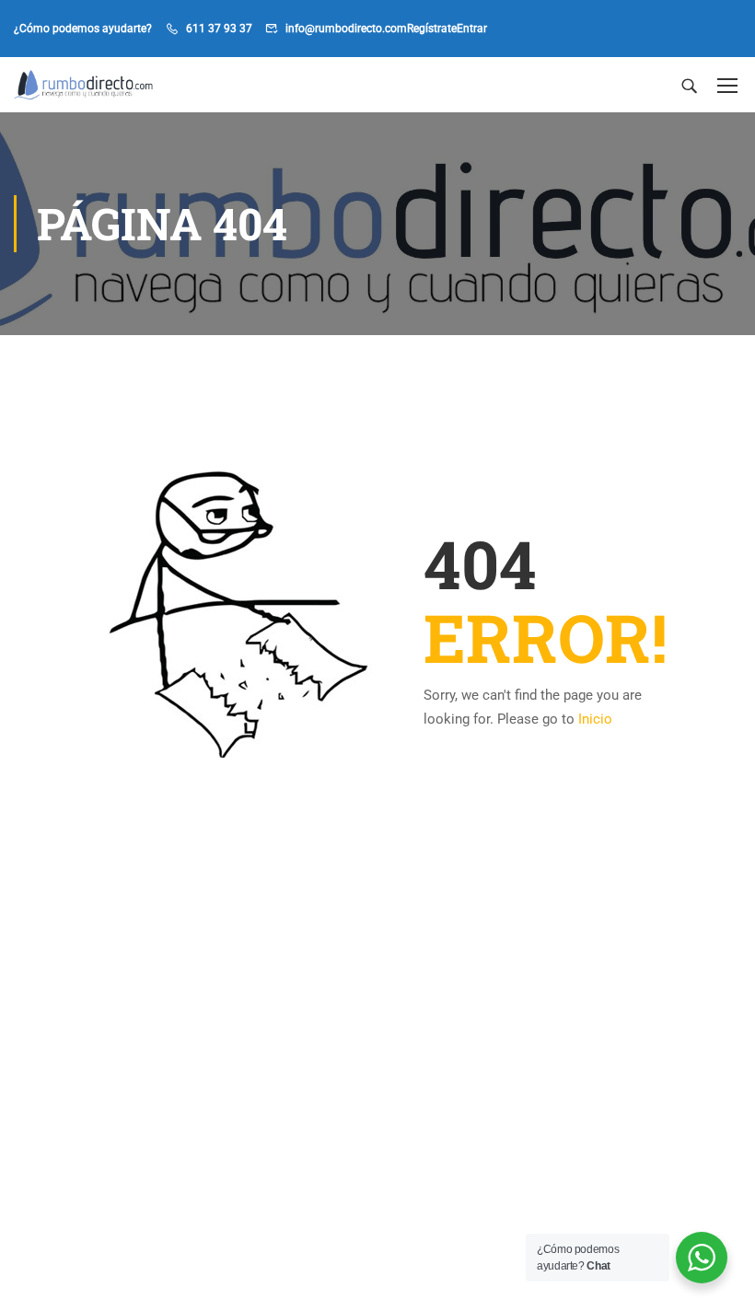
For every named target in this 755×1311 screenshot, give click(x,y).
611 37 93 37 (219, 28)
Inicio (595, 719)
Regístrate (432, 28)
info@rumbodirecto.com (346, 28)
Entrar (472, 28)
